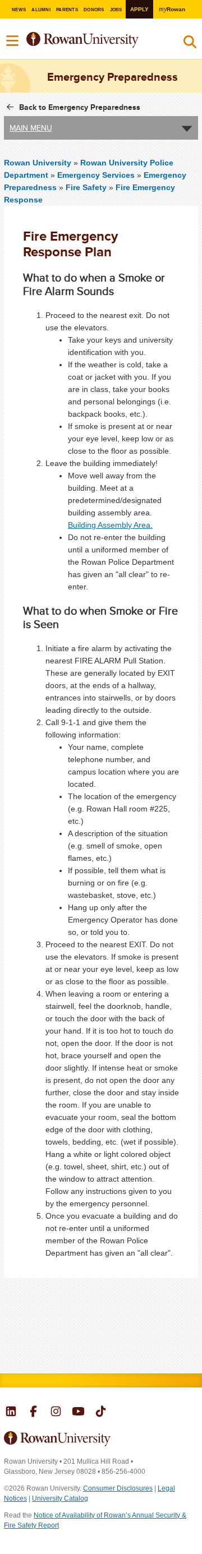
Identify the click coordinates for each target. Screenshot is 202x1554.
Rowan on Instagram (56, 1412)
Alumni (40, 9)
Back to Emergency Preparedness (79, 107)
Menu (13, 41)
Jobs (116, 9)
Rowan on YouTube (78, 1412)
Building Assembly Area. (110, 524)
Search (189, 44)
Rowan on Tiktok (101, 1412)
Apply (139, 9)
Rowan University (94, 40)
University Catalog (60, 1498)
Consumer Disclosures (118, 1488)
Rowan (172, 9)
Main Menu (31, 127)
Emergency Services (96, 174)
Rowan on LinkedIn (11, 1412)
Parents (67, 9)
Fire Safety (86, 187)
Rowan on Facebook (33, 1412)
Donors (94, 9)
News (19, 9)
